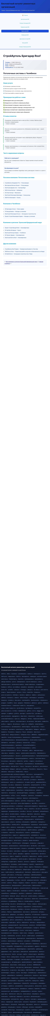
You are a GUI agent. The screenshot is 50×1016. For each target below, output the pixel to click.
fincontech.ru (11, 732)
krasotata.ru (14, 673)
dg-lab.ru (3, 890)
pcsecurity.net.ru (39, 933)
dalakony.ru (4, 927)
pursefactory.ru (20, 782)
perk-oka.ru (26, 779)
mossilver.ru (13, 906)
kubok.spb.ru (38, 890)
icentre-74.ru (28, 980)
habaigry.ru (43, 877)
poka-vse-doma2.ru (6, 716)
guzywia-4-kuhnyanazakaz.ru (8, 750)
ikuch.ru (14, 954)
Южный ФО (25, 42)
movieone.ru (4, 785)
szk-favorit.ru (43, 909)
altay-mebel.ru (21, 970)
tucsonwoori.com (5, 991)
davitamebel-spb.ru (21, 904)
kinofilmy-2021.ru (16, 824)
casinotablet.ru (5, 816)
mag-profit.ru (21, 980)
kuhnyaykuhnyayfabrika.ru (21, 758)
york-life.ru (23, 800)
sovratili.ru (10, 689)
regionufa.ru (30, 814)
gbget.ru (3, 798)
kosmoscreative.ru (43, 898)
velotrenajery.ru (33, 697)
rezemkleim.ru (29, 827)
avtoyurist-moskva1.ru (25, 888)
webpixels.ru (19, 996)
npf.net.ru (9, 882)
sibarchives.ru (41, 779)
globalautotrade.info (13, 925)
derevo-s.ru (37, 1004)
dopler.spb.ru (12, 922)
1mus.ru (24, 732)
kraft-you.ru (4, 676)
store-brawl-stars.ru (21, 721)
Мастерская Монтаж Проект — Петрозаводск (17, 185)
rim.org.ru (22, 943)
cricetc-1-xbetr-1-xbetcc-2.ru (8, 708)
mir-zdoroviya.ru (36, 914)
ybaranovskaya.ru (12, 941)
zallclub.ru (27, 877)
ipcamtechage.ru (5, 972)
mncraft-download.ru (21, 829)
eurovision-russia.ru (42, 676)
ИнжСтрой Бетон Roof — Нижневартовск (15, 237)
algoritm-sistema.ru (32, 829)
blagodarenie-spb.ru (43, 734)
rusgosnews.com (39, 864)
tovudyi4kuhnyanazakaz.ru (8, 755)
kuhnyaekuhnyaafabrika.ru (7, 758)
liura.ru (15, 703)
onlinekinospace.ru (35, 832)
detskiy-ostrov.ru (36, 872)
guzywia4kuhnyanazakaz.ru (28, 755)
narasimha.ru (39, 792)
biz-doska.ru (36, 811)
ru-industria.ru (4, 832)
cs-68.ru (34, 747)
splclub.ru (17, 800)
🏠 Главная (25, 15)
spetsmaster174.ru (30, 956)
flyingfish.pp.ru (33, 978)
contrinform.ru (44, 1004)
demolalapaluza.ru (25, 824)
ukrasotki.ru (24, 687)
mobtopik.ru (31, 933)
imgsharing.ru (4, 811)
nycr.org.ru (19, 954)
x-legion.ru (9, 724)
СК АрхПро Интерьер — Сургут (13, 230)
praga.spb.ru (41, 843)
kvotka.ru (3, 851)
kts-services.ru (30, 721)
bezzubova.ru (13, 909)
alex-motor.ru (26, 912)
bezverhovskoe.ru (23, 925)
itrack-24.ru (21, 679)
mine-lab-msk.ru (35, 726)
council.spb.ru (10, 917)
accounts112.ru (37, 708)
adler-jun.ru (42, 729)
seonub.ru (44, 827)
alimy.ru (18, 896)
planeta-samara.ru (10, 790)
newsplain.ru (24, 795)
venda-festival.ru (39, 724)
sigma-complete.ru (37, 962)
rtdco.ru (26, 771)
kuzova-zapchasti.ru (29, 946)
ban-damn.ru (12, 729)
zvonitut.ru (4, 829)
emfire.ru (10, 687)
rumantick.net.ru (28, 975)
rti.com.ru (21, 930)
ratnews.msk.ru (38, 986)
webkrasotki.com (19, 872)
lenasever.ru (4, 700)
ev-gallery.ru (10, 713)
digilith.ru (3, 808)
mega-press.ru (11, 676)
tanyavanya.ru (34, 824)
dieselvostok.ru (5, 867)
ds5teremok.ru (41, 978)
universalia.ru (13, 816)
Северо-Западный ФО (25, 23)
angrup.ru (9, 890)
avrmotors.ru (4, 901)
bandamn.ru (4, 732)
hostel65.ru (10, 703)
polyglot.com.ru (5, 914)
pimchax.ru (19, 742)
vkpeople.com (9, 1001)
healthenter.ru (34, 822)
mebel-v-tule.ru (23, 933)
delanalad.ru (20, 787)
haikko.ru (3, 880)
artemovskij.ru (4, 922)
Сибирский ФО (25, 35)
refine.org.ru (25, 1007)
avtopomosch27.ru (35, 785)
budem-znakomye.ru (30, 684)
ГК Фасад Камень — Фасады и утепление (15, 211)
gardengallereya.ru (13, 930)
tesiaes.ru (27, 882)
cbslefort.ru (11, 986)
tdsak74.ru (38, 848)
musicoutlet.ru (4, 1015)
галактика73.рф (5, 904)
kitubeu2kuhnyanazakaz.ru (7, 745)
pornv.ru (14, 681)
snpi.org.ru (39, 859)
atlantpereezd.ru (21, 681)
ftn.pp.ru (3, 946)
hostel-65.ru (30, 692)
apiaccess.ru (4, 925)
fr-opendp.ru (17, 959)
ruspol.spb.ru (10, 959)
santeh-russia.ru (31, 935)
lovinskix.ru (11, 700)
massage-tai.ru (37, 827)
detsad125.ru (28, 914)
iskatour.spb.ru (32, 859)
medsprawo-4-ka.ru (25, 734)
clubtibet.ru (21, 909)
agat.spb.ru (16, 888)
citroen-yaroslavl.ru (29, 986)
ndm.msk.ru (33, 922)
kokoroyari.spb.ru (42, 904)
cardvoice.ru (31, 795)
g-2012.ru (16, 713)
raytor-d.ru (17, 718)
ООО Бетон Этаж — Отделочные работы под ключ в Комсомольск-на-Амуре (24, 251)
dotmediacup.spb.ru (42, 1001)
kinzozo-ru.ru (45, 848)
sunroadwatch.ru (19, 986)
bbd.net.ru (10, 898)
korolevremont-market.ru (18, 684)
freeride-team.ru (13, 679)
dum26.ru (3, 959)
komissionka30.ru (12, 980)
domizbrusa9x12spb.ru (22, 792)
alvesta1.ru (3, 874)
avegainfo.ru (18, 856)
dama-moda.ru (13, 964)
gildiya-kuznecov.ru (6, 885)
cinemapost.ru (37, 673)
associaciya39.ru (33, 851)
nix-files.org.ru (18, 874)
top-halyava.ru (29, 708)
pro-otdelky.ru (16, 687)
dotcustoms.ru (12, 792)
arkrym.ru (12, 822)
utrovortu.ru (43, 835)
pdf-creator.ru (10, 874)
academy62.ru (4, 930)
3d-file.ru (30, 718)
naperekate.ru (18, 745)
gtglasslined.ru (4, 951)
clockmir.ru (42, 993)
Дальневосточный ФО (25, 38)
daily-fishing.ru (43, 975)
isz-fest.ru (17, 880)
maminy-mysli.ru (18, 1001)
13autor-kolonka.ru (11, 692)
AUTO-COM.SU (5, 896)
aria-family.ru (41, 787)
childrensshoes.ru (42, 972)
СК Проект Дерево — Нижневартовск (14, 235)
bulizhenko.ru (19, 975)
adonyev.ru (30, 689)
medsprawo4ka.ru (35, 737)
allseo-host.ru (24, 716)
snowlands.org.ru (32, 972)
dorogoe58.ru (9, 946)
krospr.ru (3, 692)
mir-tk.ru (19, 750)
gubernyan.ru (39, 949)
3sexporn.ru (18, 732)
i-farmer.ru (12, 967)
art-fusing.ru (4, 986)
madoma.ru (19, 798)
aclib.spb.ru (4, 980)
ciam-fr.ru (44, 673)
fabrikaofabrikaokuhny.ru (42, 755)
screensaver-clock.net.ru (33, 880)
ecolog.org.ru (33, 843)
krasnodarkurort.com (6, 933)
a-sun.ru (18, 972)
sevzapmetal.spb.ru (6, 962)
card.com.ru (34, 882)
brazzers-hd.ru (26, 742)
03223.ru (3, 673)
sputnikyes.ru (4, 877)
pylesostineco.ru (19, 919)
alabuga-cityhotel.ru (6, 681)
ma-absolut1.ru (26, 785)
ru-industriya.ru (19, 806)
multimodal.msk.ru (35, 877)
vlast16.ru (40, 856)
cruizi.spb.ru (34, 999)
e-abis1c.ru (12, 721)
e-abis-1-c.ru (24, 724)
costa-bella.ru (17, 851)
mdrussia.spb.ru (11, 1007)
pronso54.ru (41, 697)
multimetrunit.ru (11, 935)
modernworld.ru (5, 964)
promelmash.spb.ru (43, 1009)
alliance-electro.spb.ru (14, 848)
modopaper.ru (38, 795)
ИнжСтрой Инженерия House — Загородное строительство (20, 214)
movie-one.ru (19, 779)
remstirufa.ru (4, 819)
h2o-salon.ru (11, 869)
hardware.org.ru (35, 888)
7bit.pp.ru (15, 882)
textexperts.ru (41, 822)
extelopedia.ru (14, 859)
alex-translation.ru (15, 991)
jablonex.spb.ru (28, 967)
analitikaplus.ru (14, 893)
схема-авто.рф (44, 888)
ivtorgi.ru (3, 956)
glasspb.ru (20, 703)
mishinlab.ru (16, 695)
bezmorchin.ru (4, 853)
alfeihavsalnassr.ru (10, 798)
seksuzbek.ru (31, 687)
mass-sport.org (20, 967)
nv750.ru (13, 795)
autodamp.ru (32, 792)
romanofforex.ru (5, 893)
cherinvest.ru (28, 872)
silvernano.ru (10, 697)
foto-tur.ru (29, 811)
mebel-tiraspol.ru (5, 1004)
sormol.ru (19, 692)
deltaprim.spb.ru (27, 869)
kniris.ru (3, 1001)
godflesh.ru (41, 829)
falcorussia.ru (4, 845)
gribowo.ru (34, 703)
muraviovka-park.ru (29, 819)
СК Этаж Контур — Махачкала (13, 192)
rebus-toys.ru (37, 732)
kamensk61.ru (38, 1007)
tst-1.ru (34, 710)
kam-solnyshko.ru (25, 959)
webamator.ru (18, 785)
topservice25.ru (31, 949)
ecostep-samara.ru (29, 901)
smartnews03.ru (26, 700)
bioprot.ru (10, 983)
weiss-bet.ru (37, 814)
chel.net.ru (20, 861)
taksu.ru (26, 808)
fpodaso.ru (4, 687)
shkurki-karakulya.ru (6, 843)
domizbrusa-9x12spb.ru (15, 777)
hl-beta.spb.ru (40, 861)
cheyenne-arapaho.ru (36, 959)
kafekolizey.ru (28, 917)
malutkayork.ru (18, 869)
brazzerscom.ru (26, 737)
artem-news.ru (28, 930)
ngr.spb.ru (31, 864)
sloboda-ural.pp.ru (37, 893)
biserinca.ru (36, 930)
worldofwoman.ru (39, 819)
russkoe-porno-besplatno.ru (31, 806)
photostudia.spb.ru (27, 927)
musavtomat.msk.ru (31, 938)
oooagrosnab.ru (40, 684)
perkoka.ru (12, 779)
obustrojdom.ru (40, 938)
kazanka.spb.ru (41, 882)
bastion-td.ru (35, 898)
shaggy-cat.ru (40, 710)
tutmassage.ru (25, 843)
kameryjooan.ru (37, 919)
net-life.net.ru (34, 845)
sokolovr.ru (13, 827)
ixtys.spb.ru (4, 1012)
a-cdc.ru (40, 681)
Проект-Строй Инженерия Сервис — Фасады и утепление (20, 216)
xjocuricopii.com (21, 938)
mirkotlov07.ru (25, 983)
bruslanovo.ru (44, 914)
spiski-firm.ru (4, 837)
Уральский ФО (25, 31)
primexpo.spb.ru (42, 851)
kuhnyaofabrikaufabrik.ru (29, 745)
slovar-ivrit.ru (14, 803)
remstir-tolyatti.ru (43, 824)
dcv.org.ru (22, 956)
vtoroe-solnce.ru (27, 993)
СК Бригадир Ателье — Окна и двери (14, 209)
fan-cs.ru (24, 935)
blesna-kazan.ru (5, 906)
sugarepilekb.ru (5, 919)
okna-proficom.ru (20, 832)
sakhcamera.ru (4, 848)
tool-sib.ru (3, 935)
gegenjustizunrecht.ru (25, 835)
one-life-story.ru (21, 708)
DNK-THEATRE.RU (30, 970)
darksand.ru (30, 732)
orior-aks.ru (27, 909)
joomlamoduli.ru (5, 988)
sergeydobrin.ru (27, 906)
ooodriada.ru (34, 1009)
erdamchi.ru (11, 819)
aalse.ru (33, 777)
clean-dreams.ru (5, 822)
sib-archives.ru (16, 724)
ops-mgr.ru (22, 713)
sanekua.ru (31, 988)
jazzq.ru (22, 999)
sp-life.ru (3, 724)
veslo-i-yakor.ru (5, 814)
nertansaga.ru (12, 787)
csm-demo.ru (38, 713)
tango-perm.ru (35, 869)
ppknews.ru (20, 941)
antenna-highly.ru (26, 726)
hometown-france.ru (6, 705)
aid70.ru (19, 922)
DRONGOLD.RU (37, 964)
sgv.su (2, 872)
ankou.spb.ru (44, 872)
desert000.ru (41, 954)
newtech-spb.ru (21, 827)
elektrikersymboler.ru (36, 874)
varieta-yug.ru (39, 716)
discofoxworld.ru (35, 700)
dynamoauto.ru (35, 909)
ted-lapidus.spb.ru (16, 962)
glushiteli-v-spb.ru (5, 978)
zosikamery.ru (29, 893)
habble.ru (34, 695)
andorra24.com (24, 951)
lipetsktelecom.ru (41, 753)
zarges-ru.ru (16, 835)
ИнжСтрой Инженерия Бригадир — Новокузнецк (17, 195)
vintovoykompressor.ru (40, 837)
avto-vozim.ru (41, 845)
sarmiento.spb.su (5, 859)
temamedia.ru (41, 983)
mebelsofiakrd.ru (11, 975)
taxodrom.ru (44, 946)
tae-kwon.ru (43, 853)
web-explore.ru (25, 676)
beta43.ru (43, 988)
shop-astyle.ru (29, 1004)
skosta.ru (12, 972)
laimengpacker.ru (18, 946)
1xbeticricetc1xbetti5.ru (39, 718)
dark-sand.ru (38, 721)
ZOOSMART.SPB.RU (41, 925)
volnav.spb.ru (43, 880)
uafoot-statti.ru (5, 721)
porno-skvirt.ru (44, 689)
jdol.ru (8, 827)
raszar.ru (18, 753)
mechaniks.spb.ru (40, 970)
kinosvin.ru (4, 869)
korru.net (45, 856)
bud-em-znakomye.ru (31, 681)
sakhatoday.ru (26, 874)
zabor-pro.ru (43, 943)
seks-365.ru (35, 803)
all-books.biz (14, 1004)
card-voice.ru (29, 774)
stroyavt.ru (24, 848)
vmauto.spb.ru (21, 1004)
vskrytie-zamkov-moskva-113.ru (37, 740)
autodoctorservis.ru (13, 845)
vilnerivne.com (12, 993)
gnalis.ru (40, 703)
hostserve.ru (37, 692)
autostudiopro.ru (39, 679)
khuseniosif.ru (33, 1001)
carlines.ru (3, 912)
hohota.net (12, 896)
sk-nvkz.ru (29, 964)
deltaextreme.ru (17, 983)
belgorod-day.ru (43, 806)
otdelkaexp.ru (41, 896)
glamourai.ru (28, 943)
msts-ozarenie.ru (28, 919)
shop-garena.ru (30, 705)
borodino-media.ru (14, 814)
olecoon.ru (16, 689)
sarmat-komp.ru (18, 840)
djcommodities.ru (5, 795)
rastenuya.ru (33, 676)
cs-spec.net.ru (13, 970)
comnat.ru (3, 882)
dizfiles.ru (26, 787)
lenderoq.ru (20, 906)
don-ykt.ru (38, 808)
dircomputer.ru (26, 822)
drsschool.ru (32, 925)
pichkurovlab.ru (10, 808)
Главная (3, 10)
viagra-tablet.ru (29, 729)
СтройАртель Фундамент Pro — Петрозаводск (17, 183)
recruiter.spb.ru (16, 890)
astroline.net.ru (34, 912)
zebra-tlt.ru (12, 832)
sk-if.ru (45, 986)
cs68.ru (31, 750)
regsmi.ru (31, 867)
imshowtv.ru (16, 933)
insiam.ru (12, 856)
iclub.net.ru (35, 917)
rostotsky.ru (23, 814)
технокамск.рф (20, 1009)
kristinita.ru (18, 822)
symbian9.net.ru (40, 935)
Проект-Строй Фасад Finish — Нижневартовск (17, 227)
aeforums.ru (21, 877)
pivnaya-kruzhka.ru (6, 824)
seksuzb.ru (18, 755)
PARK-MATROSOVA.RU (6, 888)
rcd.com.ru (4, 983)
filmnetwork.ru (38, 867)
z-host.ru (33, 742)
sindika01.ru (31, 724)
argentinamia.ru (5, 779)
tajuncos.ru (25, 798)
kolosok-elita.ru (35, 853)
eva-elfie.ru (23, 811)
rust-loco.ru (26, 861)
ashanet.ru (38, 790)
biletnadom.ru (4, 742)
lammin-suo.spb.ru (23, 859)
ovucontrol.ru (42, 803)
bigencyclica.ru (33, 856)
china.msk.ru (12, 1015)
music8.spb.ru (24, 890)
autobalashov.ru (35, 835)
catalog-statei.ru (15, 956)
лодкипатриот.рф (19, 917)
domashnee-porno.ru (14, 811)
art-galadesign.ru (13, 901)
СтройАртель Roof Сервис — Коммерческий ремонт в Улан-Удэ (21, 249)
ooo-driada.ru (20, 914)
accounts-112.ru (30, 713)
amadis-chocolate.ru (34, 840)
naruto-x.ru (12, 782)
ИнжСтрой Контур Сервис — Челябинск (15, 232)
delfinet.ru (3, 697)
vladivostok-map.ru (38, 750)
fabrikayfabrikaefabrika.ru (22, 740)
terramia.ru (42, 927)
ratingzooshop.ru (41, 922)
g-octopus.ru (33, 779)
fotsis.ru (29, 904)
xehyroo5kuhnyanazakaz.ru (8, 740)
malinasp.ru (45, 867)
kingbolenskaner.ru (17, 912)
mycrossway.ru (34, 983)
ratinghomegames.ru (21, 949)
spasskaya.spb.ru (42, 999)
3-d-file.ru (14, 710)
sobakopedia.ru (10, 880)
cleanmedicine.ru (5, 803)
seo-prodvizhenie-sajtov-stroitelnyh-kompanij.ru (13, 774)
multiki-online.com (9, 872)
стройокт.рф (12, 996)
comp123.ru (32, 808)
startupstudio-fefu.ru (6, 835)
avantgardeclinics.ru (26, 991)
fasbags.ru (36, 729)
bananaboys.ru (23, 988)
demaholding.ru (26, 777)
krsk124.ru (31, 890)
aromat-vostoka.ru (32, 896)
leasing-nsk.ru (35, 980)
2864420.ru (34, 734)
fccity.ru (10, 1012)
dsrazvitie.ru (4, 949)
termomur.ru (34, 816)
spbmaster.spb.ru (37, 1012)
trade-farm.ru (4, 792)
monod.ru (18, 1007)
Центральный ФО (25, 19)
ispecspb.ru (21, 853)
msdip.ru (3, 827)
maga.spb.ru (43, 1015)
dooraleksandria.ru (16, 726)
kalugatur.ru (21, 882)
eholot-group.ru (22, 964)
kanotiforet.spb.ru (16, 843)
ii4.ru (10, 951)
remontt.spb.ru (18, 927)
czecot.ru (27, 999)
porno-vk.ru (4, 689)
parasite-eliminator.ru (27, 962)
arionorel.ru (26, 1001)
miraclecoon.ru (44, 700)
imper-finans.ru (15, 943)
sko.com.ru (13, 904)
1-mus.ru (42, 726)
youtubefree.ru (33, 787)
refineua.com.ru (5, 970)
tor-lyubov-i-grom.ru (30, 782)
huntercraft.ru (4, 996)
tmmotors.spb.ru (12, 938)
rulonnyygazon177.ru (39, 774)
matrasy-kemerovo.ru (30, 790)
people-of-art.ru (5, 909)
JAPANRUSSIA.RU (35, 941)
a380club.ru (38, 777)
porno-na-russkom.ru (6, 695)
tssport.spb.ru (16, 951)
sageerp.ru (37, 946)
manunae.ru (46, 795)
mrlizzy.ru (3, 975)
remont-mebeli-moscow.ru (23, 816)
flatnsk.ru (9, 912)
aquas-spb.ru (4, 993)
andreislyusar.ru (5, 782)
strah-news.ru (4, 679)
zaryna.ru (43, 814)
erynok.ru (27, 832)
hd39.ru (42, 980)
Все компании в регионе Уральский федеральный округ (22, 261)
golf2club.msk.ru (13, 877)
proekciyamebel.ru (5, 943)
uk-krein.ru (31, 1007)
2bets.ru (32, 837)
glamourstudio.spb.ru (18, 1012)
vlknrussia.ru (25, 750)
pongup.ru (3, 703)
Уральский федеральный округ (13, 10)
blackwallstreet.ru (33, 951)
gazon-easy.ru (42, 917)
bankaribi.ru (12, 753)
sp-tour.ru (18, 935)
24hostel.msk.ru (14, 867)
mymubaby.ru (14, 864)
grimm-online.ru (26, 1015)
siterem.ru (3, 917)
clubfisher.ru (41, 816)
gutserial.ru (4, 1007)
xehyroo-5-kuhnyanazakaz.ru (23, 747)
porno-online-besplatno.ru (7, 800)
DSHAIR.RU (4, 938)
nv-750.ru (43, 785)
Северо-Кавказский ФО (25, 46)
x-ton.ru (18, 795)
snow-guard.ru (4, 777)
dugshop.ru (33, 861)
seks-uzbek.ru (38, 687)
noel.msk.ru (34, 991)
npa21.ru (25, 954)
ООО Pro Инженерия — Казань (13, 197)
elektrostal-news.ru (6, 684)
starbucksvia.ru (41, 695)
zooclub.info (4, 1009)
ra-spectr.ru (27, 1009)
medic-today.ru (19, 808)
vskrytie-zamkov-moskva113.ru (28, 753)
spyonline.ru (22, 893)
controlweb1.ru (31, 848)
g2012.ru (29, 710)
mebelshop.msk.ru (18, 898)
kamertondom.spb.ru (24, 845)
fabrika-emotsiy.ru (36, 885)
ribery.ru (38, 800)
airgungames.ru (16, 716)
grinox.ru (12, 919)
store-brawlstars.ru (6, 726)
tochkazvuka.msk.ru (37, 906)
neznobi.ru (22, 695)
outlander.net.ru (35, 1015)
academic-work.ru (14, 988)
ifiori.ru (8, 956)
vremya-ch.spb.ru (32, 954)
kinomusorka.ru (18, 837)
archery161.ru (25, 856)
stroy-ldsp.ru (24, 972)
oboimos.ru (41, 951)
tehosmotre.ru (31, 716)
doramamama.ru (19, 819)
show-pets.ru (18, 700)
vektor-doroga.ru (24, 697)
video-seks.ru (4, 753)
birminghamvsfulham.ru (7, 840)
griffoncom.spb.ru (27, 885)
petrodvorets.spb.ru (35, 996)
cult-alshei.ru (27, 941)
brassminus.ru (36, 943)
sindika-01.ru (45, 721)
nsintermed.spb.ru (5, 999)
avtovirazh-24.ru (15, 999)
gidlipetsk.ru (13, 914)
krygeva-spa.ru (13, 861)
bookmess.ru (36, 967)
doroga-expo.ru (31, 800)
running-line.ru (4, 861)
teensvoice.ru (45, 808)
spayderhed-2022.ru (41, 782)
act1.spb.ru (41, 912)
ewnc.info (23, 880)
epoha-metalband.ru (23, 864)
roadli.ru (3, 790)
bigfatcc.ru (28, 695)
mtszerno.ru (36, 975)
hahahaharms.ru (22, 710)
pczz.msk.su (27, 996)
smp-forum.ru (27, 898)
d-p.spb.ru (37, 901)
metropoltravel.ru (44, 811)
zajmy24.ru (4, 737)
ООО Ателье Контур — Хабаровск (13, 190)
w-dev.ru (21, 867)
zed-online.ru (12, 742)
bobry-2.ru (19, 993)
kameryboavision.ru (17, 885)
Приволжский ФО (25, 27)
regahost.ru (27, 853)
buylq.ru (40, 991)
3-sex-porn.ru (4, 729)
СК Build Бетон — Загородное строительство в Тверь (18, 254)
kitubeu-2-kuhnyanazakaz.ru (8, 747)
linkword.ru (43, 967)
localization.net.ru (24, 978)
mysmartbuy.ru (20, 790)
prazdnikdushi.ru (22, 673)
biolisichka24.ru (11, 829)
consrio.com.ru (5, 856)
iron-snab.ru (10, 851)
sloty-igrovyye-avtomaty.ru (8, 806)
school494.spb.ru (5, 864)
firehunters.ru (27, 703)
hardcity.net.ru (11, 949)
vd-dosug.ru (23, 689)
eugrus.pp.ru (25, 851)
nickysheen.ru (35, 993)
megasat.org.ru (15, 978)
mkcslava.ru (26, 837)
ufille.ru (8, 673)
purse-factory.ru (20, 729)
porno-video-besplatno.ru (24, 803)
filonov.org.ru (11, 1009)
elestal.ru (16, 697)
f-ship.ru (26, 867)
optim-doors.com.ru (6, 954)
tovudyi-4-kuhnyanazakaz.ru (15, 737)
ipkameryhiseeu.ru (40, 956)
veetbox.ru (30, 673)
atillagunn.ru (24, 718)
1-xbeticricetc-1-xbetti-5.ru (19, 705)
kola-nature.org (28, 1012)
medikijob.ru (11, 927)
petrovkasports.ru (33, 798)
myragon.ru (36, 927)
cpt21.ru (15, 853)
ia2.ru (10, 853)
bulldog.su (18, 1015)
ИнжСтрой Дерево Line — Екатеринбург (15, 187)
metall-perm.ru (25, 922)
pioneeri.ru (25, 840)
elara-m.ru (11, 837)
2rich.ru (24, 692)
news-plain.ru (4, 787)
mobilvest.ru (4, 898)
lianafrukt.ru (37, 988)
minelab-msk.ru (5, 734)
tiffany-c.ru (21, 901)
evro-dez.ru (11, 785)
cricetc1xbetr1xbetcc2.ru (7, 718)
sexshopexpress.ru (29, 679)
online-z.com (24, 896)
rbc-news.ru (37, 689)
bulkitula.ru (45, 703)
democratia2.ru (5, 967)
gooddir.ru (42, 869)
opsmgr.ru (3, 713)
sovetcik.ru (4, 941)
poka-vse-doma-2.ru (6, 710)
